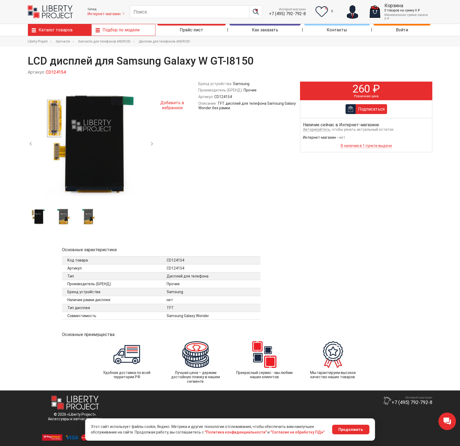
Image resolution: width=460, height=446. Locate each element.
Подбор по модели (120, 29)
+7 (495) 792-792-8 (287, 13)
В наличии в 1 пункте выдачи (366, 146)
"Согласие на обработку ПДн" (297, 432)
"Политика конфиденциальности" (236, 432)
